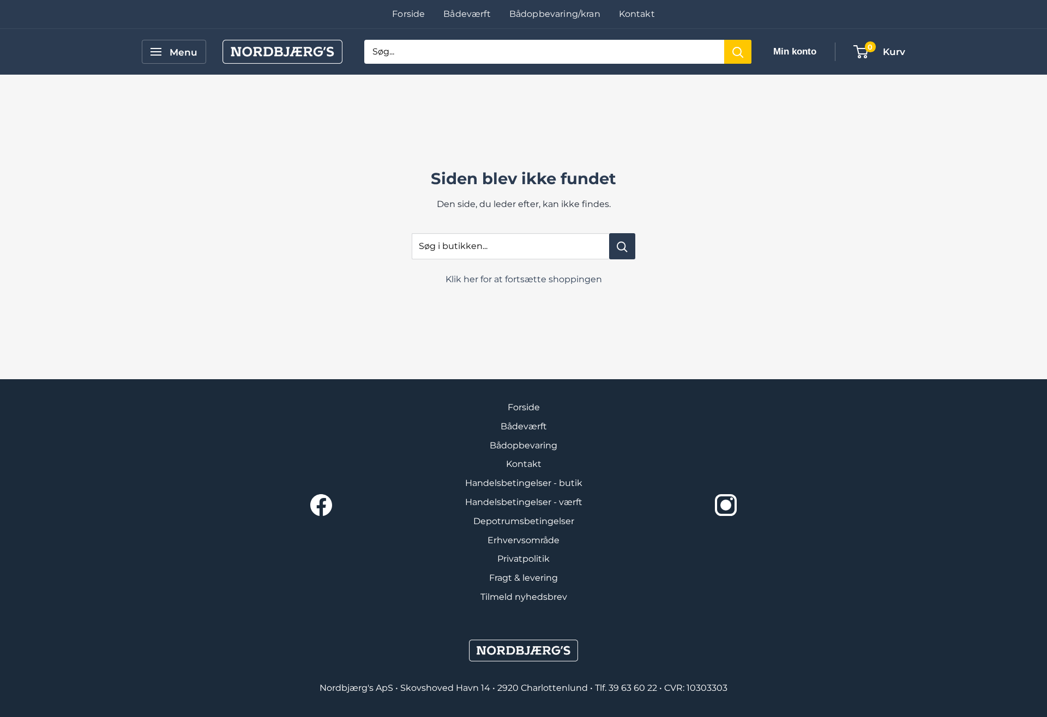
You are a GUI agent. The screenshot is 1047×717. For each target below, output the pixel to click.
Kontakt (637, 14)
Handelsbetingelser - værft (523, 502)
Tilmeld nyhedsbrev (523, 597)
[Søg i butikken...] (622, 246)
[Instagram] (726, 505)
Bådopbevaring (523, 445)
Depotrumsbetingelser (523, 521)
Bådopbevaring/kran (554, 14)
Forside (408, 14)
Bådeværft (466, 14)
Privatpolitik (523, 559)
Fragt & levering (523, 578)
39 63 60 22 (634, 688)
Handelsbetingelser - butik (523, 483)
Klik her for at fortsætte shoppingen (524, 279)
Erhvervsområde (523, 540)
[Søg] (737, 52)
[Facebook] (321, 505)
